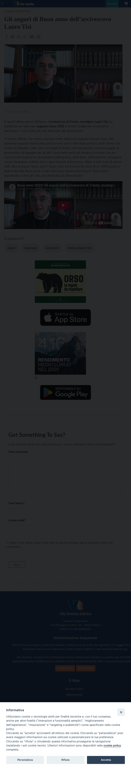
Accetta (106, 759)
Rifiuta (65, 759)
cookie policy (112, 745)
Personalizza (25, 759)
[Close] (121, 712)
